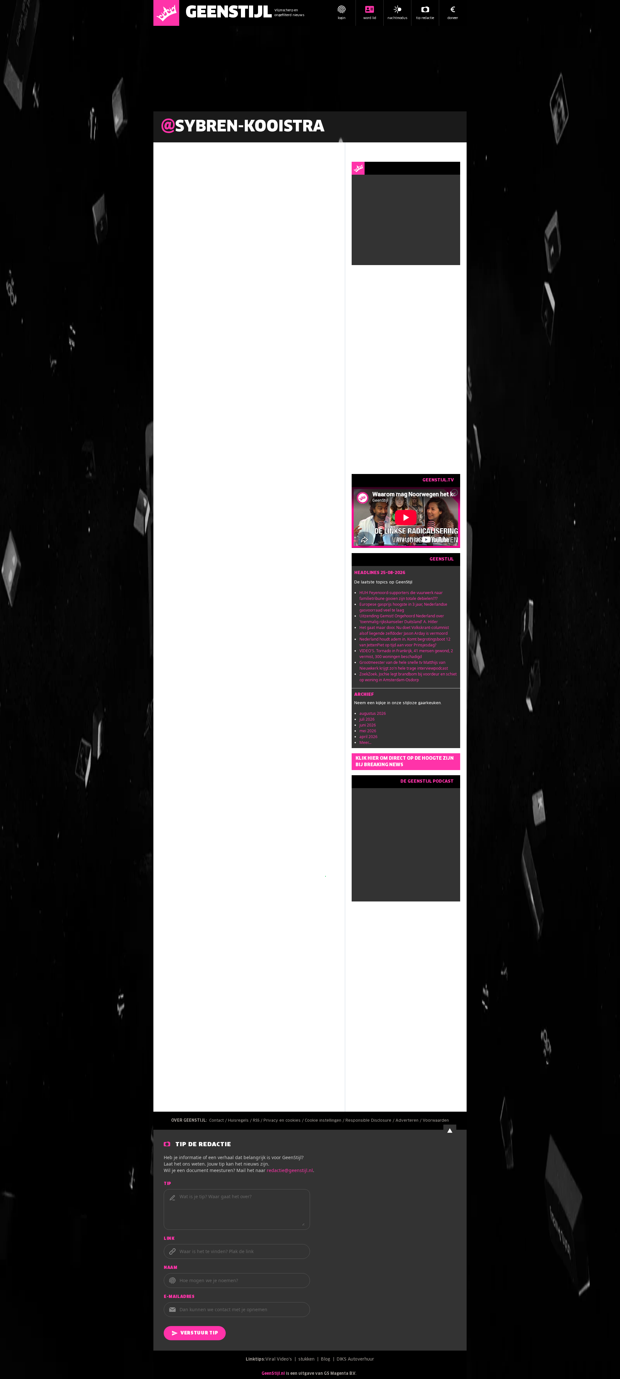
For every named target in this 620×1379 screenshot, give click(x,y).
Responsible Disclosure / (371, 1121)
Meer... (365, 742)
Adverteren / (409, 1121)
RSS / (258, 1121)
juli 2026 (367, 719)
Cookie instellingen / (325, 1121)
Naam (170, 1268)
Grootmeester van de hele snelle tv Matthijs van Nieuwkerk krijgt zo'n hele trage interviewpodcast (403, 665)
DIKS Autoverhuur (355, 1359)
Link (169, 1239)
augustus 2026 (372, 713)
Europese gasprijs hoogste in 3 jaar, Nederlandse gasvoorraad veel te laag (403, 607)
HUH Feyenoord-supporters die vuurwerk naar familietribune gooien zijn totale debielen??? (401, 595)
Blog (325, 1359)
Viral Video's (278, 1359)
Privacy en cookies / (284, 1121)
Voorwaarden (436, 1121)
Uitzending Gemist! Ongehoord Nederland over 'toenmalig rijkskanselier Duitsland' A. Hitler (401, 618)
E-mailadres (179, 1297)
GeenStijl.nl (273, 1374)
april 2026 (368, 736)
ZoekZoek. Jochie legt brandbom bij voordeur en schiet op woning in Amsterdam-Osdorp (408, 677)
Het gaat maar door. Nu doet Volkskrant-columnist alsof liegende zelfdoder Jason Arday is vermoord (404, 630)
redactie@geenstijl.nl (290, 1170)
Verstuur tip (199, 1333)
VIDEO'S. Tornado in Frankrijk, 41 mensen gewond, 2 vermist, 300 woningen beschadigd (406, 653)
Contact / (218, 1121)
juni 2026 (367, 725)
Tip (167, 1184)
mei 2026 (367, 731)
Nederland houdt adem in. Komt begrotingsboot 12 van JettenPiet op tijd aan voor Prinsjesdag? (404, 642)
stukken (306, 1359)
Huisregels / (240, 1121)
